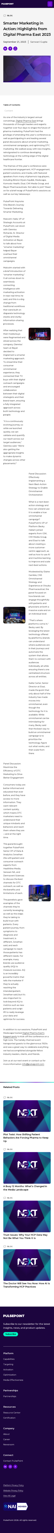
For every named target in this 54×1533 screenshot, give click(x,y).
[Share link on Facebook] (10, 49)
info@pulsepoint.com (33, 1064)
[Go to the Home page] (8, 4)
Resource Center (11, 1413)
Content (9, 111)
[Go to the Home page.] (13, 1316)
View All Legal (9, 1496)
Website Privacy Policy (13, 1490)
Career (6, 1439)
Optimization (9, 1375)
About (6, 1434)
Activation (8, 1369)
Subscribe (10, 1334)
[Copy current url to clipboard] (15, 49)
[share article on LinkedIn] (5, 49)
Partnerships (9, 1396)
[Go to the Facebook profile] (15, 1467)
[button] (49, 4)
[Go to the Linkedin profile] (5, 1467)
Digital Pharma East (26, 121)
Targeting (8, 1364)
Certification (9, 1418)
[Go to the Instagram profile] (10, 1467)
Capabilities (8, 1359)
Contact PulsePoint (13, 1461)
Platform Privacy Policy (13, 1485)
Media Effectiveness (13, 1380)
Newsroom (8, 1444)
